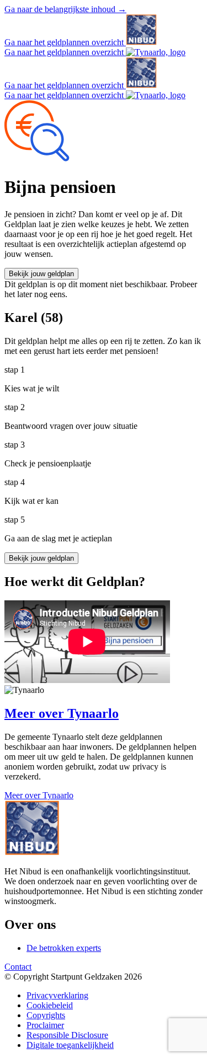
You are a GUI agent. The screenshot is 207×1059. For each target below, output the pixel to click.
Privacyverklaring (57, 995)
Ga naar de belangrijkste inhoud (65, 9)
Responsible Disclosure (67, 1035)
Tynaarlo (61, 713)
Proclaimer (45, 1025)
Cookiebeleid (49, 1005)
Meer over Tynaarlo (38, 795)
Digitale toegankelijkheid (70, 1045)
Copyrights (45, 1015)
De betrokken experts (63, 948)
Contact (17, 966)
